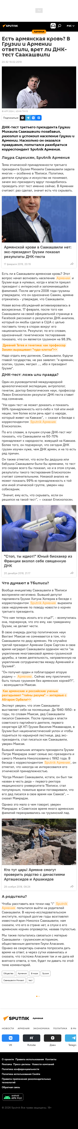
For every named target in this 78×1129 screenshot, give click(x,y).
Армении (63, 278)
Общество (8, 973)
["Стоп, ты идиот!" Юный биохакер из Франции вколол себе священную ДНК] (39, 528)
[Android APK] (13, 1097)
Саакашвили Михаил (13, 980)
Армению (25, 676)
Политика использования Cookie (21, 1074)
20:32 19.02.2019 (12, 62)
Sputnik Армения (43, 422)
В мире (34, 973)
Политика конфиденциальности (20, 1069)
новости (8, 1028)
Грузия (45, 973)
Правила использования (29, 1059)
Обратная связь (11, 1087)
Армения (22, 973)
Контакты (50, 1059)
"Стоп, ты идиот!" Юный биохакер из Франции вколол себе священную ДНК (38, 561)
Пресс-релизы (21, 1064)
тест (30, 980)
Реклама (7, 1064)
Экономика (41, 1028)
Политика (60, 1028)
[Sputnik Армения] (11, 27)
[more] (72, 263)
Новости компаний (43, 1064)
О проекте (8, 1059)
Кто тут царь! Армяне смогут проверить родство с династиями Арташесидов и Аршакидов (34, 874)
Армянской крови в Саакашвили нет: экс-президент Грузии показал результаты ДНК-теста (37, 252)
